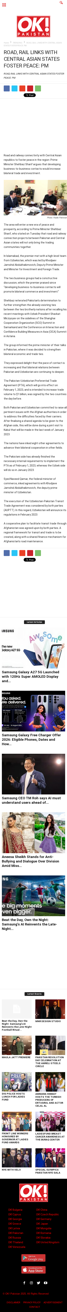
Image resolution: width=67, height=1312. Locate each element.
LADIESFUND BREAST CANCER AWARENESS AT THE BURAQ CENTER (50, 1136)
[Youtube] (46, 1283)
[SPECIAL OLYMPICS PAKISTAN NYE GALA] (50, 1157)
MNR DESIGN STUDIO (48, 1021)
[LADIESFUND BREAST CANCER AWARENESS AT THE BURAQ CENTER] (50, 1121)
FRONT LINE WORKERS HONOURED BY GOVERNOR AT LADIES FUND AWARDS (15, 1138)
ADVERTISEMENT (53, 1302)
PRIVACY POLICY (32, 1302)
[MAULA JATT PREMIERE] (17, 1045)
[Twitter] (39, 1283)
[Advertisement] (35, 126)
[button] (61, 5)
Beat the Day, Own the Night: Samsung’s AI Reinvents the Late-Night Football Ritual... (17, 1025)
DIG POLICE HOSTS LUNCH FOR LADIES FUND (13, 1096)
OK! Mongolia (43, 1228)
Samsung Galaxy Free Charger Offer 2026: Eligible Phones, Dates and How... (31, 739)
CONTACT (34, 1306)
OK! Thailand (15, 1242)
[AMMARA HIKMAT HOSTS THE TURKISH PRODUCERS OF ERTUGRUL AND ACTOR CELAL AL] (50, 1082)
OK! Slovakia (43, 1237)
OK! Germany (43, 1219)
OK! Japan (42, 1223)
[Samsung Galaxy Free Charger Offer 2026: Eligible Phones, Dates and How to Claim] (33, 711)
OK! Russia (14, 1237)
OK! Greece (14, 1223)
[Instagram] (32, 1283)
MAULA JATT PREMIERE (16, 1057)
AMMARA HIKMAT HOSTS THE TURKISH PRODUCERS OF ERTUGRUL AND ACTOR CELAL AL (49, 1100)
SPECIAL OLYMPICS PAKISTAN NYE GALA (47, 1171)
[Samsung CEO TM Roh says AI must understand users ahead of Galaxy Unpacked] (33, 774)
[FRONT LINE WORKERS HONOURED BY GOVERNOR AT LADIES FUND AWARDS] (17, 1121)
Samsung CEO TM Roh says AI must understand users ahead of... (31, 800)
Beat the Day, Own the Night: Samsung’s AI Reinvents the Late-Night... (29, 924)
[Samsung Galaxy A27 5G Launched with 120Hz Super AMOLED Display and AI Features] (33, 648)
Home (6, 43)
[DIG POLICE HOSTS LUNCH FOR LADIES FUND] (17, 1081)
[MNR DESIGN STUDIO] (50, 1009)
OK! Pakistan (15, 1233)
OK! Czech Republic (47, 1214)
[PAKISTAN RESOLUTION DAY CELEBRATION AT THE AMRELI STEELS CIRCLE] (50, 1045)
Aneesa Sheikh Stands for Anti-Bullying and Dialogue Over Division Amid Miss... (30, 861)
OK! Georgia (15, 1219)
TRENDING (17, 43)
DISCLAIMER (13, 1302)
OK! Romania (43, 1233)
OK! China (41, 1209)
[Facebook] (25, 1283)
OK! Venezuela (16, 1246)
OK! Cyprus (14, 1214)
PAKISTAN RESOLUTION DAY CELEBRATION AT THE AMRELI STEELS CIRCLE (49, 1062)
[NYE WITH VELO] (17, 1157)
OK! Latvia (14, 1228)
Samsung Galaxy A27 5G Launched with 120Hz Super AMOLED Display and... (30, 676)
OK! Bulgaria (15, 1209)
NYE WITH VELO (11, 1169)
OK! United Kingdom (47, 1242)
